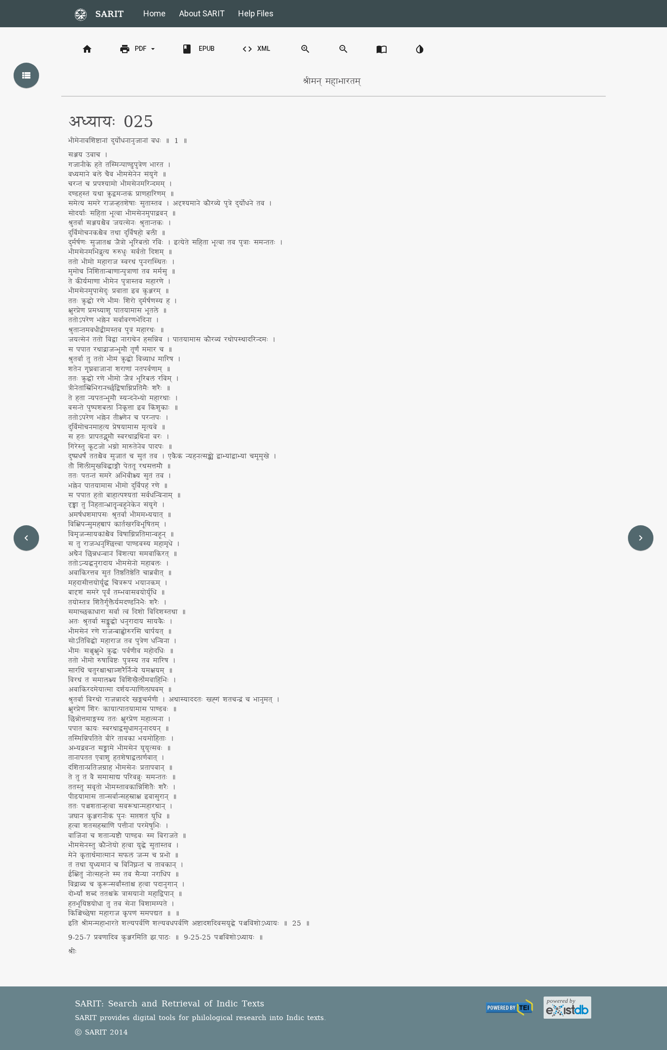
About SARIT (202, 13)
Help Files (256, 13)
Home (154, 13)
